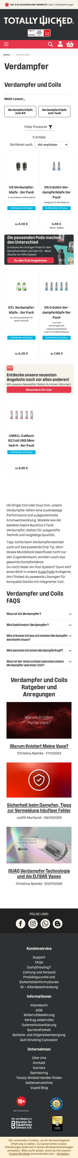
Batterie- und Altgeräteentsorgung (39, 1035)
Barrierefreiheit (39, 1030)
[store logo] (39, 20)
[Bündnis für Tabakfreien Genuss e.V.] (21, 1123)
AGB (39, 1010)
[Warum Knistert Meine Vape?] (39, 737)
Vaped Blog (39, 1088)
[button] (60, 44)
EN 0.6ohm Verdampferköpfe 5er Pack (56, 312)
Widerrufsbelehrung (39, 1015)
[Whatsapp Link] (45, 923)
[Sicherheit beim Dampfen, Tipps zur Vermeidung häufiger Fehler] (39, 796)
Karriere (39, 1068)
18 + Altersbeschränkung (39, 987)
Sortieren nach (21, 144)
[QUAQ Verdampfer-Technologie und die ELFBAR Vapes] (39, 862)
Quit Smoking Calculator (39, 1040)
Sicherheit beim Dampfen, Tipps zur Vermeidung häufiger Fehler (39, 807)
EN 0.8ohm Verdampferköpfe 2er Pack (56, 192)
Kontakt (39, 1063)
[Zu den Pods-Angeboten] (39, 250)
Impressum (39, 1005)
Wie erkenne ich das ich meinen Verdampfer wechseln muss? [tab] (37, 637)
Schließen (63, 1153)
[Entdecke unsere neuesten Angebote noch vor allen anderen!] (39, 379)
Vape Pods (46, 572)
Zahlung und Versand (39, 972)
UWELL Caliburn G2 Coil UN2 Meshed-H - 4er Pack (21, 441)
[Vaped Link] (57, 923)
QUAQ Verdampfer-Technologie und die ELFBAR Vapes (39, 873)
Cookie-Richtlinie (19, 1153)
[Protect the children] (57, 1104)
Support (39, 957)
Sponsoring (39, 1073)
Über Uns (39, 1058)
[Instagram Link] (33, 923)
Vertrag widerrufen (39, 1020)
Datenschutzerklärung (39, 1025)
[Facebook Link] (20, 923)
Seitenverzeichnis (39, 1083)
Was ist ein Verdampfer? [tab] (23, 614)
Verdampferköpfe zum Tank (54, 111)
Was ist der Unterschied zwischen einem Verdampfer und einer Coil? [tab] (35, 663)
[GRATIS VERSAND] (20, 4)
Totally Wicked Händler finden (39, 1078)
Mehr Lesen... (14, 99)
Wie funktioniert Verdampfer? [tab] (27, 625)
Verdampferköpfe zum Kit (20, 111)
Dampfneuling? (39, 967)
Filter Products (35, 127)
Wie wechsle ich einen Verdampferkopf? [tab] (34, 650)
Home (6, 54)
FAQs (39, 962)
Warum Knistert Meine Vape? (39, 746)
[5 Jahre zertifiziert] (57, 1123)
